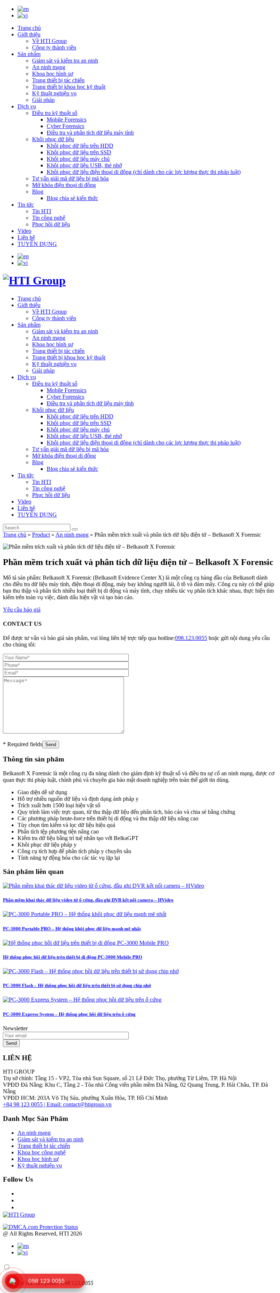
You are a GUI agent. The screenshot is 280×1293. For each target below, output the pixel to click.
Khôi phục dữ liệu (53, 139)
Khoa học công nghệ (42, 1152)
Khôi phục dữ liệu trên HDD (80, 146)
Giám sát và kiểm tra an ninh (65, 60)
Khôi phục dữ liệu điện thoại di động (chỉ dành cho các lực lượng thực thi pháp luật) (144, 172)
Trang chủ (29, 28)
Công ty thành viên (54, 47)
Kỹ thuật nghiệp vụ (54, 93)
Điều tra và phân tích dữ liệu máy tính (90, 133)
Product (41, 535)
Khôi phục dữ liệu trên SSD (79, 152)
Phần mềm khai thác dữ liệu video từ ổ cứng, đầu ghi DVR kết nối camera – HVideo (88, 900)
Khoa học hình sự (52, 74)
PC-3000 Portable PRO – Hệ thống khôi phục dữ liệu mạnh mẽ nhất (72, 928)
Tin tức (26, 205)
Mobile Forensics (66, 119)
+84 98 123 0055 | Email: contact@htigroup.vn (57, 1104)
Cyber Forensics (65, 126)
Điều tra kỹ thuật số (54, 113)
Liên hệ (26, 237)
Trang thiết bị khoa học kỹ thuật (68, 87)
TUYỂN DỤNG (37, 244)
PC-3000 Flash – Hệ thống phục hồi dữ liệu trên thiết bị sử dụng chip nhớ (77, 985)
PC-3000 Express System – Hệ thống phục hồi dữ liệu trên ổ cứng (69, 1014)
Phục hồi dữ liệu (51, 224)
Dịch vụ (27, 106)
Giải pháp (43, 100)
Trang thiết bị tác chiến (58, 80)
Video (24, 231)
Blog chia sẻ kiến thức (72, 198)
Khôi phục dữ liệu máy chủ (78, 159)
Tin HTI (41, 211)
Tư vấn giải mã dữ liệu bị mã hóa (70, 178)
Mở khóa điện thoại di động (64, 185)
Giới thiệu (29, 34)
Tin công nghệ (48, 218)
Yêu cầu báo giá (21, 609)
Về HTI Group (49, 41)
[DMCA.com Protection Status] (40, 1227)
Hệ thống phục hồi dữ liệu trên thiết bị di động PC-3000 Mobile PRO (72, 957)
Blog (37, 191)
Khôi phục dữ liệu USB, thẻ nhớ (84, 165)
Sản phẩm (29, 54)
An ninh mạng (48, 67)
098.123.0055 (191, 638)
